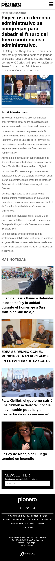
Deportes (33, 520)
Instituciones (20, 520)
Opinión (34, 516)
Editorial (29, 523)
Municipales (14, 516)
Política (25, 516)
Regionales (45, 520)
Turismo (39, 523)
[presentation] (7, 93)
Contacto (28, 527)
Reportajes (17, 523)
